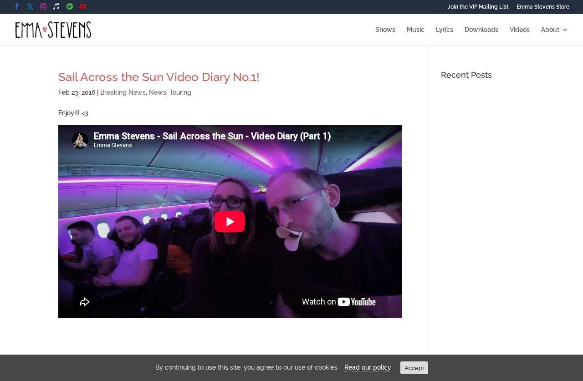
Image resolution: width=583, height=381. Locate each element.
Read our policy (367, 367)
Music (415, 29)
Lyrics (444, 29)
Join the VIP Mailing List (478, 7)
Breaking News (123, 92)
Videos (520, 29)
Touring (180, 92)
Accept (414, 367)
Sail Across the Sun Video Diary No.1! (159, 77)
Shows (385, 29)
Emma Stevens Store (543, 7)
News (157, 92)
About (550, 29)
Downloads (481, 29)
